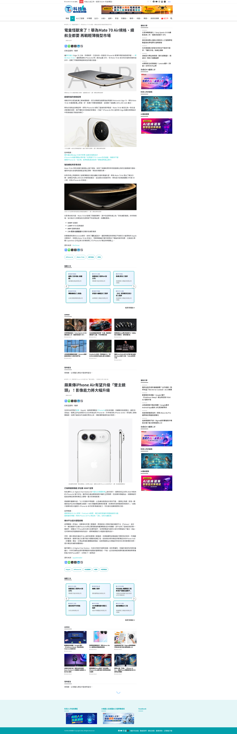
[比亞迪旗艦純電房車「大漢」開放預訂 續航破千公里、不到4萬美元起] (100, 325)
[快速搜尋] (171, 18)
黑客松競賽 (155, 18)
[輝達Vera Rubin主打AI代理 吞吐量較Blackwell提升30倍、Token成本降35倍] (125, 346)
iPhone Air (70, 257)
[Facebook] (153, 1)
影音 (116, 18)
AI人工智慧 (80, 18)
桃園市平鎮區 (96, 291)
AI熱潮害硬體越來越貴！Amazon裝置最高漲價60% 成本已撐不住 (75, 355)
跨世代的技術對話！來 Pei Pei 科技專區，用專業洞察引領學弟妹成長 (109, 1)
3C (73, 18)
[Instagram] (159, 1)
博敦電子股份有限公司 (98, 281)
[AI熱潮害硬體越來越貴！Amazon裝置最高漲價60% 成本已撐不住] (75, 346)
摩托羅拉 (69, 55)
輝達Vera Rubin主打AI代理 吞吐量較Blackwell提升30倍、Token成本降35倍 (125, 356)
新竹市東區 (120, 274)
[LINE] (162, 1)
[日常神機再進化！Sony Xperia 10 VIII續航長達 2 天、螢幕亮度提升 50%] (75, 325)
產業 (110, 18)
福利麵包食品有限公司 (74, 281)
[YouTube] (156, 1)
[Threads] (164, 1)
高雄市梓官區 (72, 291)
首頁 (67, 24)
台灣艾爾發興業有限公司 (75, 298)
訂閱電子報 (168, 730)
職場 (131, 18)
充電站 (123, 18)
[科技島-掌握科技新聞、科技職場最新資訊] (75, 9)
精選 (67, 18)
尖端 (103, 18)
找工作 (165, 18)
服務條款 (159, 730)
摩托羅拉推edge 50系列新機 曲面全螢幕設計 (81, 155)
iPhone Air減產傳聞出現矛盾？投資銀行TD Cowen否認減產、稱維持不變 (91, 157)
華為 (99, 257)
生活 (96, 18)
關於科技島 (134, 730)
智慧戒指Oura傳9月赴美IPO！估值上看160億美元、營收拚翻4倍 (125, 334)
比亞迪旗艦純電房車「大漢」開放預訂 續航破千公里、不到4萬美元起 (100, 334)
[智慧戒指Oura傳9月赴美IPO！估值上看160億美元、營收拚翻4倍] (125, 325)
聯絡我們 (143, 730)
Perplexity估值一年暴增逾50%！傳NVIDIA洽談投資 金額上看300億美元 (99, 355)
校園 (138, 18)
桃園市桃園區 (72, 274)
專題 (145, 18)
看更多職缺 (129, 307)
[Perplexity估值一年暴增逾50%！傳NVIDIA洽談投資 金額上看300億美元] (100, 346)
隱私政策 (151, 730)
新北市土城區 (96, 274)
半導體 (89, 18)
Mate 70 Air (81, 257)
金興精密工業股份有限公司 (100, 298)
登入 (169, 2)
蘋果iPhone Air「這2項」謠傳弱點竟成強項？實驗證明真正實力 (87, 159)
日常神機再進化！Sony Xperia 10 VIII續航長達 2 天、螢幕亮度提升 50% (75, 334)
